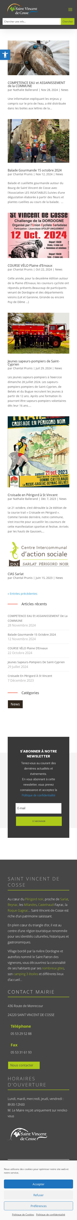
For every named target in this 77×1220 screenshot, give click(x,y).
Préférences (39, 1206)
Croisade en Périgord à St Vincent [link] (33, 495)
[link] (5, 55)
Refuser (38, 1195)
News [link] (64, 90)
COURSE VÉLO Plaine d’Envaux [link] (30, 265)
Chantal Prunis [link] (23, 174)
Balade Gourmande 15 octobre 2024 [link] (35, 170)
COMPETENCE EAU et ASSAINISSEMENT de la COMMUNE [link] (36, 84)
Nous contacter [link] (21, 1065)
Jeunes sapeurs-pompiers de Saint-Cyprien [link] (34, 363)
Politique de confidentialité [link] (50, 1214)
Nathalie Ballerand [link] (25, 90)
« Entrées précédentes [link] (22, 594)
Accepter (38, 1184)
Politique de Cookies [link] (23, 1214)
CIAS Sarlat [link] (16, 574)
